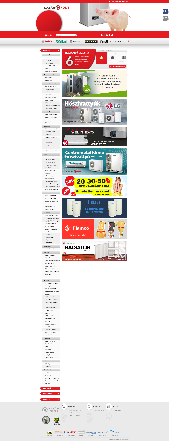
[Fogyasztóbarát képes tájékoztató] (46, 426)
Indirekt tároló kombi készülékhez (51, 166)
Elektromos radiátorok (50, 269)
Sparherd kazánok (49, 100)
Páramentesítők (49, 310)
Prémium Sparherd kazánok (53, 105)
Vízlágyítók (47, 313)
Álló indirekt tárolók (50, 162)
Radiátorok (46, 252)
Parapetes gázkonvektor (51, 117)
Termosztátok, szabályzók (51, 283)
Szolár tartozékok (49, 209)
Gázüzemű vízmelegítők (51, 137)
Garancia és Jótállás (99, 410)
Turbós (47, 145)
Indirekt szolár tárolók (50, 170)
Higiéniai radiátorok (49, 263)
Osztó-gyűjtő (48, 355)
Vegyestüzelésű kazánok (51, 86)
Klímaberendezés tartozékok (52, 291)
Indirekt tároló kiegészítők (51, 189)
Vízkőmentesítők (49, 316)
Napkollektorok (47, 193)
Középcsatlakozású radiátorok (52, 260)
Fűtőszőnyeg (48, 363)
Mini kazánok (48, 120)
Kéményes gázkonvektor (51, 114)
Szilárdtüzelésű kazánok (50, 83)
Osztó (46, 346)
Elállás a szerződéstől (74, 415)
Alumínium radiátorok (50, 277)
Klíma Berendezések (49, 370)
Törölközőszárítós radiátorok (52, 258)
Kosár (112, 1)
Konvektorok (47, 111)
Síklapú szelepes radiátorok (52, 271)
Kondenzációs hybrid (50, 66)
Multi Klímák (48, 375)
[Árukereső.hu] (59, 432)
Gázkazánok (47, 55)
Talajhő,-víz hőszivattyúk (51, 229)
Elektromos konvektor (50, 122)
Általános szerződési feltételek (76, 413)
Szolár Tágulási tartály (51, 181)
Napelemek (47, 204)
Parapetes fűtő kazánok (51, 71)
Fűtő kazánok (49, 60)
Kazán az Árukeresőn (59, 433)
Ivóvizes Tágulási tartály (52, 184)
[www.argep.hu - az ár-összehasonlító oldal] (49, 433)
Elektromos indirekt (50, 131)
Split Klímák (48, 372)
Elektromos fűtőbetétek (51, 332)
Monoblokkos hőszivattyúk (52, 218)
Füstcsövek (47, 394)
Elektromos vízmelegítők (51, 129)
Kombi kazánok (49, 63)
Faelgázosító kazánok (50, 97)
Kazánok (46, 50)
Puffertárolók (48, 173)
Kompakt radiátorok (50, 255)
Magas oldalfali (49, 237)
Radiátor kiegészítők (50, 266)
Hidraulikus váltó (49, 344)
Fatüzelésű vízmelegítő (51, 150)
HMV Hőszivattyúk (49, 226)
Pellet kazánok (48, 94)
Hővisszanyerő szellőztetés (52, 378)
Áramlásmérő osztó (50, 341)
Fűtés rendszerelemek (50, 288)
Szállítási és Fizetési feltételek (76, 417)
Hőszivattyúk (47, 212)
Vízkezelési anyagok (50, 318)
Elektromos (48, 134)
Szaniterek (47, 388)
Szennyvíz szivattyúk (51, 302)
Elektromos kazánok (49, 74)
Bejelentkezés (118, 1)
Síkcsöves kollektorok (50, 195)
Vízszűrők (47, 321)
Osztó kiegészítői (49, 352)
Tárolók (45, 154)
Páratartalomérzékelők (50, 324)
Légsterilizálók (48, 335)
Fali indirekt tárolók (50, 159)
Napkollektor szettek (50, 206)
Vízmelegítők (47, 126)
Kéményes (47, 68)
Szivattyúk (47, 294)
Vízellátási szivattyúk (51, 307)
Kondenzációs (48, 57)
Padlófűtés (46, 361)
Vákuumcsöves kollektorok (51, 198)
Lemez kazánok (50, 89)
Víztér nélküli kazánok (51, 108)
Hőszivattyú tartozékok (50, 223)
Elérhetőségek (117, 410)
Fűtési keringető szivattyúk (52, 296)
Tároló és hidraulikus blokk (51, 201)
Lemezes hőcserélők (51, 329)
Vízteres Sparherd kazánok (52, 102)
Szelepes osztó (49, 357)
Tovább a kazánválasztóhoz (117, 66)
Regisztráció (125, 1)
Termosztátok (49, 242)
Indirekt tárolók (48, 157)
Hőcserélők (47, 326)
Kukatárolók (47, 399)
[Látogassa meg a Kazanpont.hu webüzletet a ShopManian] (103, 433)
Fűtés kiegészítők (49, 286)
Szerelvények (47, 338)
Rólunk (115, 413)
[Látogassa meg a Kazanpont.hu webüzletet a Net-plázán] (115, 433)
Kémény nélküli (49, 142)
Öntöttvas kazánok (50, 92)
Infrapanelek (48, 274)
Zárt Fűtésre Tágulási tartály (53, 186)
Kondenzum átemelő (51, 305)
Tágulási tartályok (49, 178)
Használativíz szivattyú (51, 299)
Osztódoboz (48, 349)
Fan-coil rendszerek (50, 232)
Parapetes (48, 148)
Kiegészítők (49, 240)
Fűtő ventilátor (47, 246)
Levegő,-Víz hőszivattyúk (51, 215)
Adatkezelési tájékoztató (75, 410)
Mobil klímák (48, 383)
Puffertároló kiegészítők (51, 175)
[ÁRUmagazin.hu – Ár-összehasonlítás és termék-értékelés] (71, 433)
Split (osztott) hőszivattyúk (52, 221)
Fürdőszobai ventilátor (50, 249)
